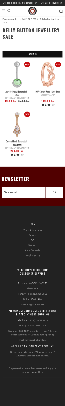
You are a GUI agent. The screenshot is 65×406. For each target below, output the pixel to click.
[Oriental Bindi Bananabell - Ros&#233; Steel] (17, 124)
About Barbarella (32, 250)
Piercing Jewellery (10, 19)
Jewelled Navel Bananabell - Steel (17, 93)
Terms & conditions (33, 230)
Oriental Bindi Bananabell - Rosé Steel (17, 143)
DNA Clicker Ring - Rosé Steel (48, 91)
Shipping (32, 245)
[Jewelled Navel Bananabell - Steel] (17, 74)
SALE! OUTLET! (29, 19)
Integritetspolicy (32, 255)
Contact (32, 235)
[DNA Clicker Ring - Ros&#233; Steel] (47, 74)
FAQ (32, 240)
